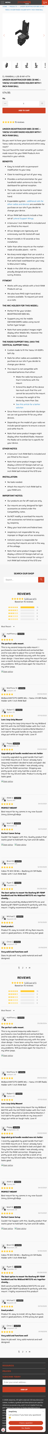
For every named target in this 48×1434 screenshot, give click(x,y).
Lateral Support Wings (23, 218)
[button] (8, 122)
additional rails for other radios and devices (25, 203)
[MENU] (1, 2)
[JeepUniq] (24, 2)
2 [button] (22, 967)
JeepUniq (12, 1400)
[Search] (41, 579)
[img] (7, 639)
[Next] (44, 35)
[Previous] (4, 35)
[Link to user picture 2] (20, 849)
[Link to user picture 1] (7, 676)
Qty (3, 98)
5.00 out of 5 (30, 598)
